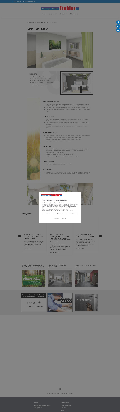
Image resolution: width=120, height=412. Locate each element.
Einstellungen (60, 213)
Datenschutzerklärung (47, 210)
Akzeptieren (72, 213)
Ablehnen (48, 213)
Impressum (63, 218)
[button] (118, 22)
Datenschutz (56, 218)
